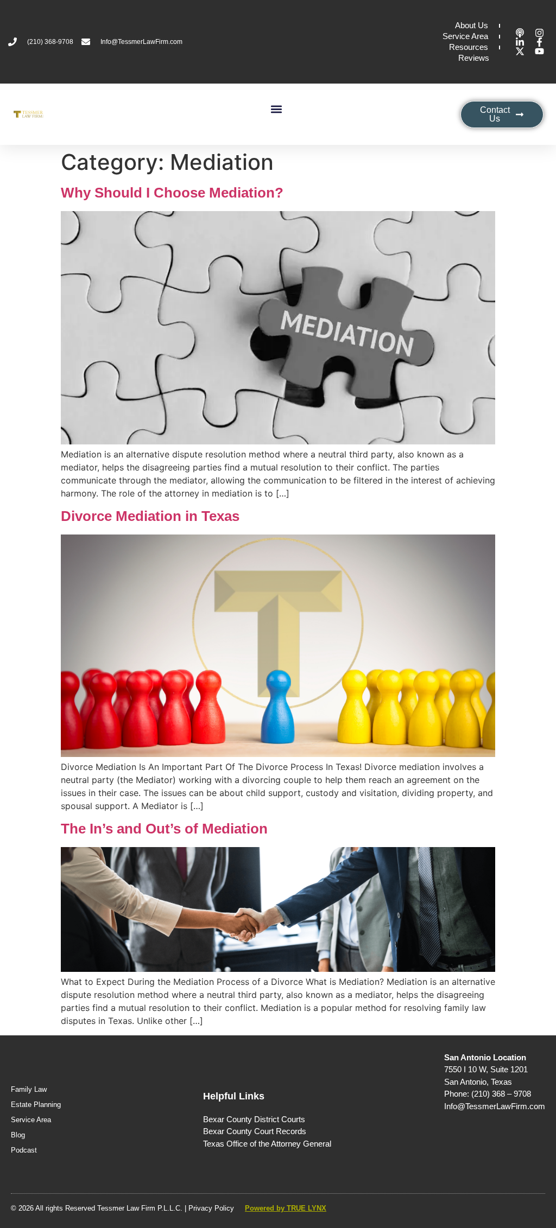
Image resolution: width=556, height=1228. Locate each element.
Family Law (29, 1089)
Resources (468, 47)
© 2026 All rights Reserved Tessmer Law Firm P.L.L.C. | (99, 1208)
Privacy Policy (211, 1208)
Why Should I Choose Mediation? (172, 192)
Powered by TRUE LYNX (285, 1208)
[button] (276, 109)
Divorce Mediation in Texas (150, 516)
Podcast (24, 1150)
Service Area (465, 36)
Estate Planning (36, 1104)
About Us (471, 25)
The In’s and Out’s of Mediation (164, 828)
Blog (18, 1135)
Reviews (473, 57)
